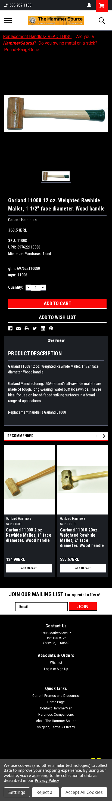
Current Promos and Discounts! (56, 696)
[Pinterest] (51, 328)
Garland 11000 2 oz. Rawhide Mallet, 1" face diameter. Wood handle (28, 535)
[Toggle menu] (8, 20)
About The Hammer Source (56, 721)
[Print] (26, 328)
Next (105, 436)
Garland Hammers (19, 519)
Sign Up (62, 669)
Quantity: (15, 287)
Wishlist (56, 663)
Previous (97, 436)
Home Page (56, 702)
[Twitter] (35, 328)
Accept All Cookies (84, 792)
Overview (56, 340)
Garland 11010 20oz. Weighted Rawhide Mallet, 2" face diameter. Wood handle (82, 537)
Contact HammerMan (56, 708)
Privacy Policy (46, 780)
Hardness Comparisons (56, 715)
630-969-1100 (20, 5)
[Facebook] (10, 328)
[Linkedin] (43, 328)
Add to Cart (29, 568)
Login (48, 669)
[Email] (18, 328)
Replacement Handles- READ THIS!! (37, 36)
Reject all (45, 792)
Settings (16, 792)
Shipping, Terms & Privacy (56, 727)
